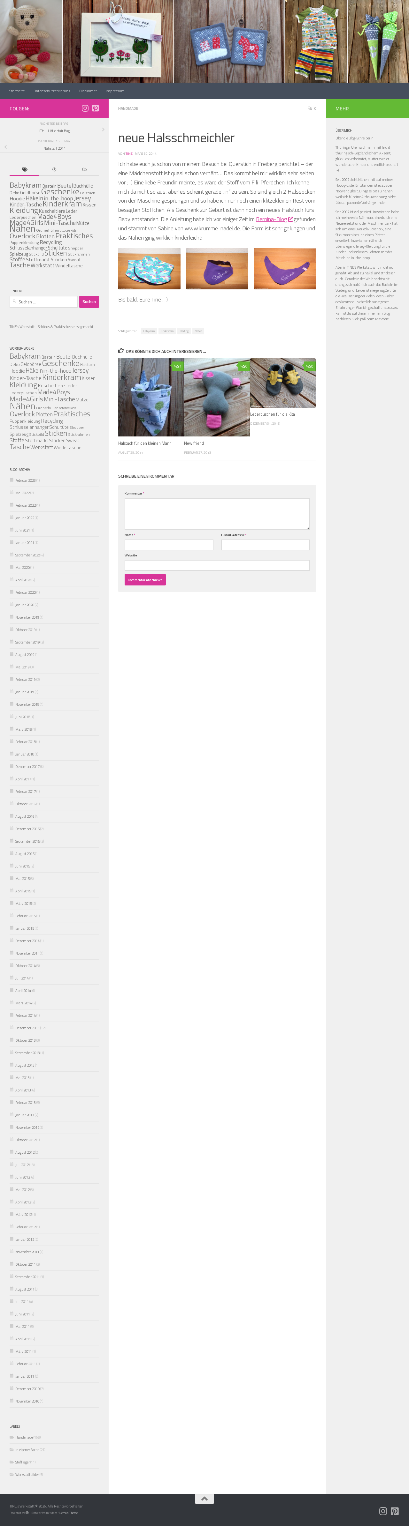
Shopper (75, 248)
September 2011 (27, 1276)
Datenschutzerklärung (52, 91)
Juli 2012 (22, 1164)
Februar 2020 (25, 592)
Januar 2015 (24, 928)
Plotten (45, 236)
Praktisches (74, 235)
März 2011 (23, 1351)
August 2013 (25, 1065)
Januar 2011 (24, 1376)
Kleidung (184, 331)
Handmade (128, 108)
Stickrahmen (79, 254)
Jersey (82, 198)
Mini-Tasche (60, 222)
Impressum (115, 91)
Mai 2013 (22, 1077)
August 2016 (25, 816)
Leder (71, 211)
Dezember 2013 (27, 1028)
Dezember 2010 (27, 1388)
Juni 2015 (22, 866)
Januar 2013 (24, 1115)
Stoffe (17, 259)
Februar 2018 (25, 741)
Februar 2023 (25, 480)
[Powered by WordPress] (27, 1513)
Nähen (198, 331)
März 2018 (23, 729)
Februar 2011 (25, 1363)
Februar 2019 (25, 679)
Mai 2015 (22, 878)
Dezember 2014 (27, 940)
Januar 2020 (24, 604)
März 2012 (23, 1214)
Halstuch (87, 364)
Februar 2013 (25, 1102)
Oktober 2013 (25, 1040)
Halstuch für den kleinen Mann (145, 443)
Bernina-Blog (271, 219)
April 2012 (23, 1202)
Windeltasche (69, 265)
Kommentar (134, 493)
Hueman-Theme (68, 1512)
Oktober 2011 (25, 1264)
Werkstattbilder (27, 1474)
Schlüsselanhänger (28, 247)
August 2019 (25, 654)
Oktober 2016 (25, 804)
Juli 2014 (22, 978)
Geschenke (60, 191)
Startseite (17, 91)
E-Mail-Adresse (233, 534)
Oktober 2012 (25, 1140)
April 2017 (23, 779)
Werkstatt (43, 265)
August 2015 (25, 853)
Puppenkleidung (24, 242)
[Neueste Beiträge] (54, 170)
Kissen (89, 204)
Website (131, 555)
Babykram (149, 331)
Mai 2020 (22, 567)
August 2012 (25, 1152)
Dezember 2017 (27, 766)
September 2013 (27, 1052)
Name (130, 534)
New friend (194, 443)
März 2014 (23, 1003)
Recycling (51, 242)
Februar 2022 (25, 505)
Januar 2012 (24, 1239)
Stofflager (22, 1462)
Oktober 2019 (25, 629)
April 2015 (23, 891)
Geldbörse (30, 192)
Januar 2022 (24, 517)
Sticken (55, 252)
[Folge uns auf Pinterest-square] (95, 108)
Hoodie (17, 198)
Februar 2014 (25, 1015)
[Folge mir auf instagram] (85, 108)
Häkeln (34, 198)
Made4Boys (54, 216)
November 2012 (27, 1127)
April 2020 (23, 580)
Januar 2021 (24, 542)
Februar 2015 (25, 916)
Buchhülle (83, 186)
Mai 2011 (22, 1326)
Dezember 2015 (27, 828)
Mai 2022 (22, 492)
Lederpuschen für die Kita (272, 415)
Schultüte (59, 427)
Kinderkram (167, 331)
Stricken (59, 259)
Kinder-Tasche (26, 378)
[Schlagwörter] (24, 170)
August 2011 (25, 1289)
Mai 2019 (22, 667)
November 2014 (27, 953)
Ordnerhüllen (47, 230)
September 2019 (27, 642)
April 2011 (23, 1339)
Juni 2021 (22, 530)
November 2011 (27, 1251)
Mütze (82, 223)
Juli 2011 (22, 1301)
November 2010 (27, 1401)
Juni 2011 (22, 1314)
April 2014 (23, 990)
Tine (129, 153)
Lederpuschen (23, 393)
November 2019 (27, 617)
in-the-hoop (57, 370)
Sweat (74, 259)
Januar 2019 (24, 692)
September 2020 (27, 555)
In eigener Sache (27, 1449)
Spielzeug (19, 254)
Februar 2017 (25, 791)
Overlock (22, 235)
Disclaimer (88, 91)
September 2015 (27, 841)
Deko (14, 193)
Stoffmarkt (38, 259)
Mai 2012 (22, 1189)
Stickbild (36, 254)
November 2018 (27, 704)
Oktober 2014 (25, 965)
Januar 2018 (24, 754)
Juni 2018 (22, 716)
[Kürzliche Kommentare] (84, 170)
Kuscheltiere (51, 385)
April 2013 (23, 1090)
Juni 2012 (22, 1177)
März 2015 (23, 903)
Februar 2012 (25, 1227)
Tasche (20, 265)
